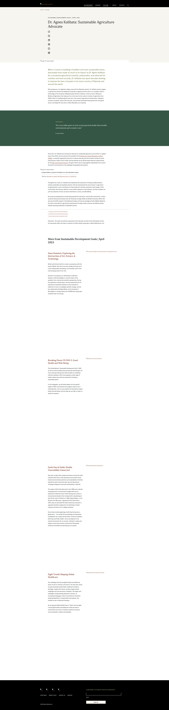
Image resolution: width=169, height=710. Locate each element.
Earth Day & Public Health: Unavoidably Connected (60, 468)
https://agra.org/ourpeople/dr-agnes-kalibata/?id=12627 (58, 216)
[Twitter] (84, 36)
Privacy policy (53, 695)
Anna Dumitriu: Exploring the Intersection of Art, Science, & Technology (61, 256)
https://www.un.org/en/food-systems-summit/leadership (58, 211)
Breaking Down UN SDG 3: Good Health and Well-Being (63, 361)
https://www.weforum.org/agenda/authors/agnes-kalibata (58, 213)
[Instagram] (59, 690)
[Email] (84, 49)
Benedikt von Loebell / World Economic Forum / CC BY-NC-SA (61, 176)
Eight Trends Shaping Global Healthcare (61, 576)
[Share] (84, 53)
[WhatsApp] (84, 44)
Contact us (62, 695)
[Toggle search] (128, 5)
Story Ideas (43, 695)
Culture (105, 5)
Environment (88, 5)
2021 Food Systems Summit (60, 163)
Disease (97, 5)
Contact (122, 5)
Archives (69, 695)
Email (87, 697)
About (114, 5)
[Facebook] (84, 32)
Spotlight (47, 9)
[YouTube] (47, 690)
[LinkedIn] (84, 40)
